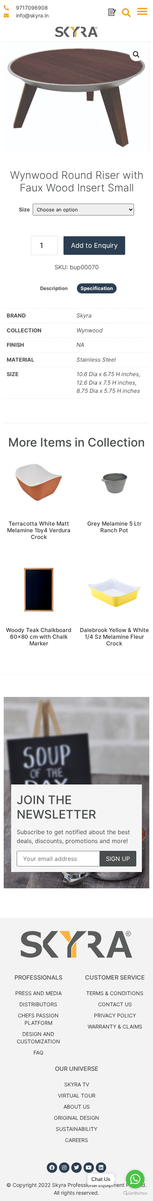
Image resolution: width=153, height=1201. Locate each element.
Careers (76, 1140)
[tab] (53, 288)
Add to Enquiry (94, 245)
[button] (142, 11)
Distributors (38, 1004)
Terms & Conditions (114, 993)
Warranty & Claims (115, 1026)
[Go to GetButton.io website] (135, 1193)
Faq (38, 1052)
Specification (97, 288)
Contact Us (115, 1004)
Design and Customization (38, 1037)
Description (54, 288)
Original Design (76, 1118)
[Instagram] (64, 1167)
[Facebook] (52, 1167)
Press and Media (38, 993)
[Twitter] (76, 1167)
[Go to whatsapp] (135, 1179)
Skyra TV (76, 1084)
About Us (77, 1106)
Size (24, 209)
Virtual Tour (76, 1095)
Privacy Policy (115, 1015)
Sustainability (76, 1129)
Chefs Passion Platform (38, 1019)
